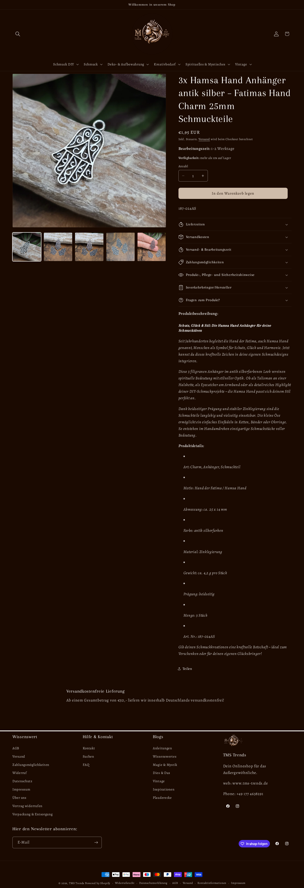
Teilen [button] (187, 668)
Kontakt (89, 748)
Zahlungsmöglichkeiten (30, 764)
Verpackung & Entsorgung (32, 814)
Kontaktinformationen (211, 883)
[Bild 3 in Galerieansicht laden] (89, 246)
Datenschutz (22, 781)
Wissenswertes (164, 756)
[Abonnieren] (96, 842)
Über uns (19, 797)
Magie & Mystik (165, 764)
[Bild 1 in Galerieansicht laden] (26, 246)
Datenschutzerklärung (153, 883)
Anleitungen (162, 748)
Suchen (88, 756)
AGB (15, 748)
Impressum (21, 789)
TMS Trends (76, 883)
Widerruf (19, 772)
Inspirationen (163, 789)
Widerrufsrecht (124, 883)
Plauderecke (162, 797)
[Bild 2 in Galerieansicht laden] (58, 246)
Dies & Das (161, 772)
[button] (17, 33)
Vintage (159, 781)
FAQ (86, 764)
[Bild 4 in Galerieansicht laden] (120, 246)
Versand (204, 139)
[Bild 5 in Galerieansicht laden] (151, 246)
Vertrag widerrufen (27, 806)
